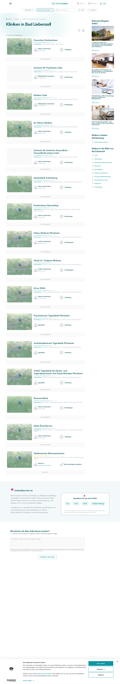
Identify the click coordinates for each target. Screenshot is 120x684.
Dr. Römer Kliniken (43, 123)
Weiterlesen (95, 50)
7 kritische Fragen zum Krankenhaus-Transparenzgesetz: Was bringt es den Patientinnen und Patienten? (102, 44)
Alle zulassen (101, 663)
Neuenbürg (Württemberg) (103, 162)
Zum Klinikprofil (45, 59)
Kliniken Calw (40, 95)
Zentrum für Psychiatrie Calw (48, 67)
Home (9, 19)
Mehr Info (45, 472)
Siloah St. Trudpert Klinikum (47, 260)
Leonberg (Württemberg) (102, 176)
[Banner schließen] (117, 661)
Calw (96, 155)
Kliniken (17, 19)
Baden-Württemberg (101, 142)
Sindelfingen (98, 187)
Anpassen (100, 669)
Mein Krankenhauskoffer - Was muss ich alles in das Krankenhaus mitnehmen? (103, 123)
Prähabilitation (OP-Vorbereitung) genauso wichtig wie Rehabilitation (103, 97)
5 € (68, 504)
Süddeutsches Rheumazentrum (49, 453)
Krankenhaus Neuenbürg (46, 205)
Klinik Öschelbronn (43, 426)
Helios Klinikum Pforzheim (47, 233)
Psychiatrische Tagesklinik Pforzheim (52, 315)
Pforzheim (97, 166)
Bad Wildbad (98, 169)
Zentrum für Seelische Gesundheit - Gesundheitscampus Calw (51, 151)
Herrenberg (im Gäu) (101, 180)
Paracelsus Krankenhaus (45, 40)
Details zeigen (27, 680)
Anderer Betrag (98, 504)
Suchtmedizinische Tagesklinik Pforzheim (54, 343)
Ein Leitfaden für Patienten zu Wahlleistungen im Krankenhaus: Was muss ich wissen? (102, 71)
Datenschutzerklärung (38, 550)
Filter (82, 10)
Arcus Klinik (39, 288)
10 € (76, 504)
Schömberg (98, 159)
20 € (85, 504)
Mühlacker (97, 183)
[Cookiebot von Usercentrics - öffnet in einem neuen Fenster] (11, 680)
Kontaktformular (16, 550)
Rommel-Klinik (41, 398)
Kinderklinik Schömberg (45, 178)
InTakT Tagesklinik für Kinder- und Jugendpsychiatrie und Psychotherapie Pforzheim (58, 372)
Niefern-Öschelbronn (101, 173)
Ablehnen (101, 675)
